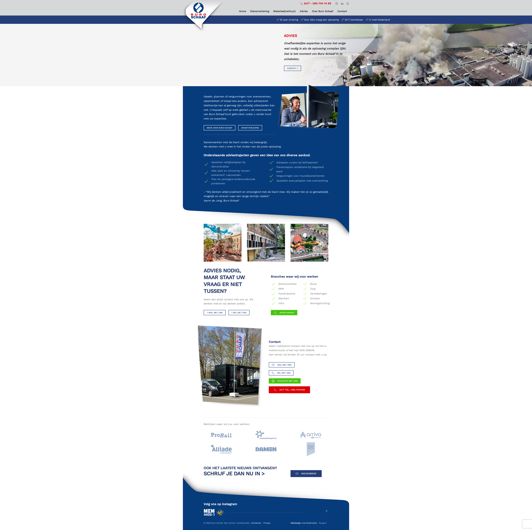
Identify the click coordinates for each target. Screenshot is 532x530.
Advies (304, 11)
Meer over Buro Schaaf (219, 128)
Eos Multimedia (309, 523)
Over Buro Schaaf (322, 11)
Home (242, 11)
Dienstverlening (259, 11)
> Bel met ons (239, 312)
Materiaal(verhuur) (284, 11)
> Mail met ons (215, 312)
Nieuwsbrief (309, 473)
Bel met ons (284, 373)
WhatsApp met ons (287, 381)
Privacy (267, 523)
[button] (326, 511)
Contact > (292, 68)
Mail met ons (284, 365)
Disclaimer (256, 523)
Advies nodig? (286, 312)
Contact (342, 11)
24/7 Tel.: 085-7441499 (292, 389)
